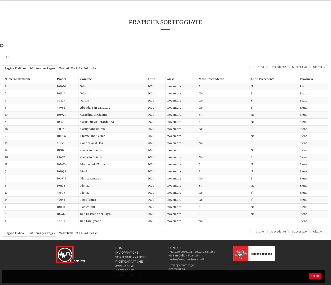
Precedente (278, 67)
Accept (315, 276)
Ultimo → (319, 67)
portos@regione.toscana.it (186, 259)
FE (7, 57)
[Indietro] (3, 45)
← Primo (258, 67)
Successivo (299, 67)
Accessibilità (176, 269)
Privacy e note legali (181, 265)
